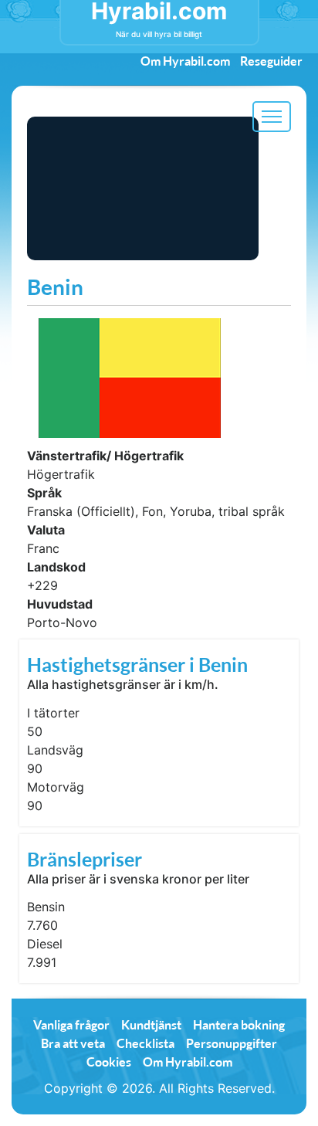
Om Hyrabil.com (185, 60)
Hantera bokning (239, 1024)
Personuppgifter (231, 1043)
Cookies (108, 1061)
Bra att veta (73, 1043)
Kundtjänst (151, 1024)
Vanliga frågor (71, 1024)
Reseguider (271, 60)
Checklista (145, 1043)
